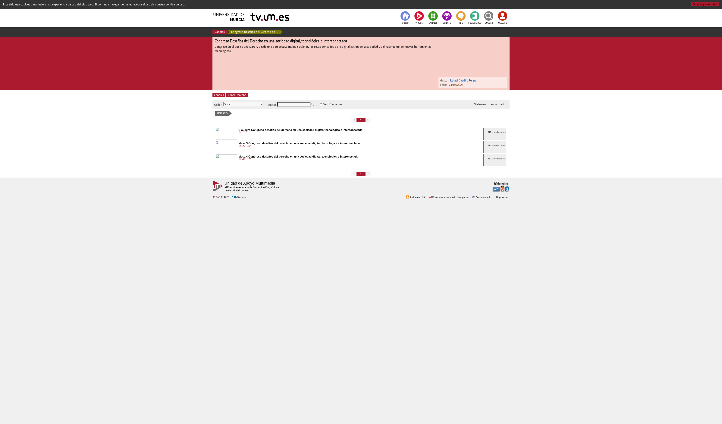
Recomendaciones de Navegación (450, 197)
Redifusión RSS (418, 197)
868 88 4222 (222, 197)
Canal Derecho (237, 95)
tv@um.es (240, 197)
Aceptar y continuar (704, 4)
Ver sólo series (332, 104)
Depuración (502, 197)
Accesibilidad (483, 197)
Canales (220, 32)
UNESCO (222, 113)
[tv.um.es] (269, 17)
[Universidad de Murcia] (229, 17)
